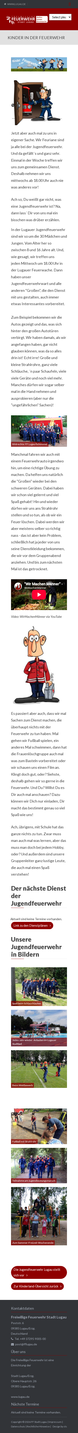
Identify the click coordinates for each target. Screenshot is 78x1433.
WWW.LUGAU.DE (16, 4)
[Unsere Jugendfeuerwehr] (39, 430)
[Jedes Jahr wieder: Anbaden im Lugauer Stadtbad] (39, 1028)
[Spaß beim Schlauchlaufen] (39, 986)
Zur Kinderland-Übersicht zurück (36, 1286)
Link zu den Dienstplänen (31, 925)
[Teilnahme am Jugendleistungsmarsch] (39, 1165)
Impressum (55, 1421)
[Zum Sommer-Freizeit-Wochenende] (39, 1216)
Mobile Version (70, 4)
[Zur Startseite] (27, 20)
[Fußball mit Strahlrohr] (39, 1126)
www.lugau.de (20, 1396)
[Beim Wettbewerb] (39, 1068)
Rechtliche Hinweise (38, 1426)
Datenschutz (18, 1426)
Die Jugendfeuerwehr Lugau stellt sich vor (37, 1272)
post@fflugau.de (26, 1344)
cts (65, 1426)
